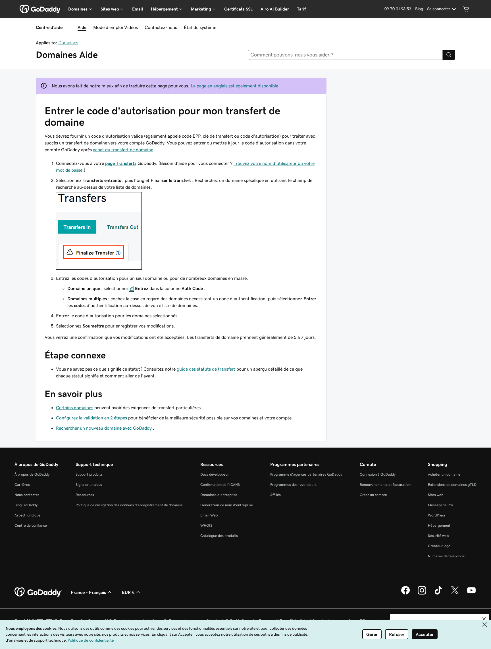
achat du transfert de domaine (123, 149)
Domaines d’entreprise (218, 495)
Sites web (435, 495)
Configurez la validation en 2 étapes (91, 417)
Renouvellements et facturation (385, 484)
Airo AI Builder (275, 9)
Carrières (22, 484)
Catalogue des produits (219, 535)
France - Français (88, 592)
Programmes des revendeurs (293, 484)
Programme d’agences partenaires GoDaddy (306, 474)
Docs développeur (214, 474)
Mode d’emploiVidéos (115, 27)
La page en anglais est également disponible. (235, 85)
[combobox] (345, 54)
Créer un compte (373, 495)
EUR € (128, 592)
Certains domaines (74, 407)
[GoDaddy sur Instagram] (422, 593)
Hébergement (439, 525)
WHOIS (206, 525)
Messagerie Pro (440, 505)
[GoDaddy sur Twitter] (455, 593)
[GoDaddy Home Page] (38, 592)
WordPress (437, 515)
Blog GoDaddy (26, 505)
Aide (82, 27)
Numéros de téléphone (446, 556)
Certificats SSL (238, 9)
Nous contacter (26, 495)
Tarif (301, 9)
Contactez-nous (161, 27)
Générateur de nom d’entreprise (226, 505)
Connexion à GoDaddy (378, 474)
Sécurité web (438, 535)
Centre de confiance (30, 525)
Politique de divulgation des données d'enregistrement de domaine (129, 505)
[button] (484, 619)
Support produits (89, 474)
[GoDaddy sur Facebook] (405, 593)
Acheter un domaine (444, 474)
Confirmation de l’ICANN (220, 484)
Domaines (68, 42)
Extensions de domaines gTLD (452, 484)
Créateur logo (439, 546)
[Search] (449, 55)
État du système (200, 27)
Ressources (85, 495)
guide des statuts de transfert (206, 369)
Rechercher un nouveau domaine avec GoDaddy (104, 428)
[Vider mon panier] (466, 9)
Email (137, 9)
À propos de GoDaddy (31, 474)
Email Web (209, 515)
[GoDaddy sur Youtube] (471, 593)
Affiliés (275, 495)
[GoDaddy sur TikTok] (438, 593)
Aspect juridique (27, 515)
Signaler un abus (89, 484)
